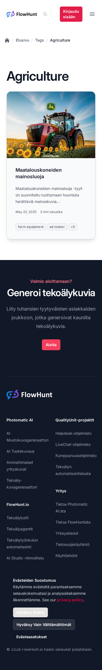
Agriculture (60, 40)
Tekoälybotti (18, 517)
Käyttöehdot (66, 555)
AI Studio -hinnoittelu (25, 558)
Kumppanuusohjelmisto (76, 455)
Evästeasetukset (31, 636)
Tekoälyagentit (20, 529)
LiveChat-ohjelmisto (73, 444)
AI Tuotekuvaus (20, 451)
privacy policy (70, 599)
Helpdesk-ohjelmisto (73, 433)
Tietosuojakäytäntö (72, 544)
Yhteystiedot (66, 533)
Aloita (51, 344)
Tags (39, 40)
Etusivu (22, 40)
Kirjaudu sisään (71, 14)
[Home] (7, 40)
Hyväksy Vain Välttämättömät (44, 624)
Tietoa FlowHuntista (73, 522)
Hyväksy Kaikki (30, 612)
